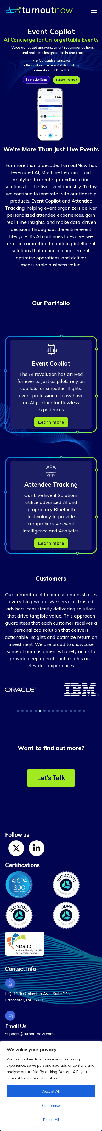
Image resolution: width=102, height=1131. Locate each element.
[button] (18, 711)
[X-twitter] (16, 848)
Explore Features (66, 79)
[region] (51, 1086)
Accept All (51, 1091)
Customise (51, 1105)
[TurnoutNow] (46, 11)
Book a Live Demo (36, 79)
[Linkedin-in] (36, 848)
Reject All (51, 1119)
